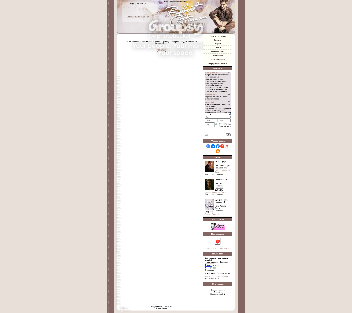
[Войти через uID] (208, 146)
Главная (130, 17)
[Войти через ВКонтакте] (213, 146)
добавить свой (223, 248)
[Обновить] (230, 114)
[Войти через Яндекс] (222, 146)
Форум (223, 192)
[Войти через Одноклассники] (218, 151)
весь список (212, 248)
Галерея (218, 170)
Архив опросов (222, 276)
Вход (149, 17)
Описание (226, 170)
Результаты (209, 276)
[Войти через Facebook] (218, 146)
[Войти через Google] (227, 146)
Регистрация (140, 17)
